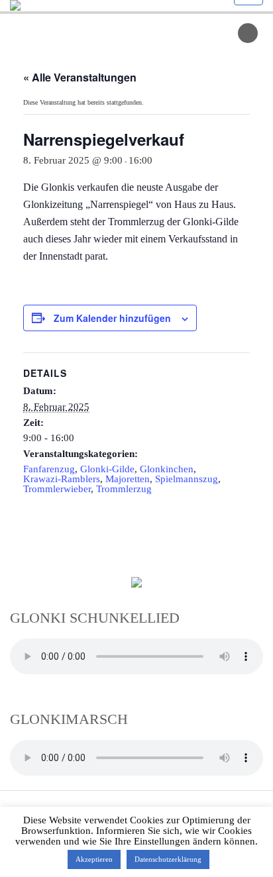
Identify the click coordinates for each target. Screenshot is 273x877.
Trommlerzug (124, 489)
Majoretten (127, 479)
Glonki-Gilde (107, 469)
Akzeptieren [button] (94, 859)
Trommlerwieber (57, 489)
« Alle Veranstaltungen (79, 77)
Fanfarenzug (49, 469)
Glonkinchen (166, 469)
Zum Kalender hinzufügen (112, 318)
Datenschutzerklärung (168, 859)
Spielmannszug (186, 479)
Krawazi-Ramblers (61, 479)
